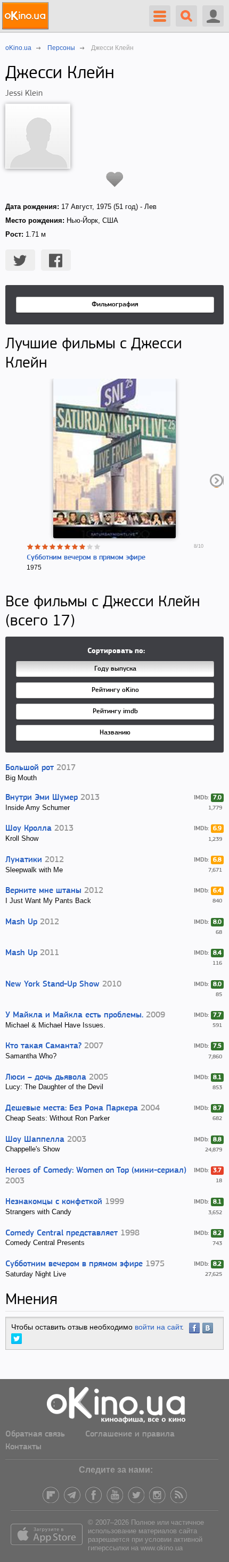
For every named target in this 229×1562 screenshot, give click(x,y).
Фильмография (115, 304)
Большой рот (29, 768)
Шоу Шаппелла (34, 1139)
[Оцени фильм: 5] (60, 546)
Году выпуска (115, 668)
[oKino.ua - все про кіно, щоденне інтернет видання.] (27, 16)
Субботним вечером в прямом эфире (86, 558)
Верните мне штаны (43, 891)
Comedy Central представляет (61, 1233)
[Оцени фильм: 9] (90, 546)
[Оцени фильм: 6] (67, 546)
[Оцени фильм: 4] (52, 546)
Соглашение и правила (130, 1434)
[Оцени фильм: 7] (75, 546)
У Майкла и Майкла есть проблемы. (74, 1015)
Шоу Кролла (28, 828)
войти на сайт (158, 1327)
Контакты (23, 1447)
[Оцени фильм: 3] (45, 546)
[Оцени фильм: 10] (97, 546)
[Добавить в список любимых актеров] (115, 179)
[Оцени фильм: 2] (38, 546)
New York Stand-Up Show (52, 984)
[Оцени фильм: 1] (30, 546)
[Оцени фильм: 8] (82, 546)
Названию (115, 732)
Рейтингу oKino (115, 690)
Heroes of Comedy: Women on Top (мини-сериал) (95, 1170)
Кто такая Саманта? (43, 1046)
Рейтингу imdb (115, 711)
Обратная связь (35, 1434)
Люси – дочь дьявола (45, 1077)
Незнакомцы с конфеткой (53, 1202)
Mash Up (21, 922)
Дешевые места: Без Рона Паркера (71, 1108)
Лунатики (23, 860)
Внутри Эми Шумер (41, 797)
